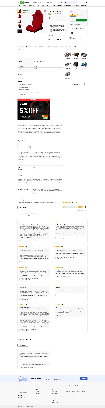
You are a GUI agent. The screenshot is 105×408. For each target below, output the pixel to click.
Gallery (51, 163)
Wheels (30, 5)
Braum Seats (25, 7)
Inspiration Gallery (55, 402)
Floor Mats (76, 58)
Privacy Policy (37, 395)
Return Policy (37, 393)
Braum (21, 7)
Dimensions (45, 163)
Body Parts (48, 5)
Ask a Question (23, 345)
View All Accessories (76, 84)
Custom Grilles (67, 78)
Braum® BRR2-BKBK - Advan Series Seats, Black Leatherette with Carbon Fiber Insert (34, 258)
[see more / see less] (20, 185)
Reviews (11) (68, 46)
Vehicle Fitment (20, 46)
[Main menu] (18, 2)
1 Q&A (58, 13)
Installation (55, 46)
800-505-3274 (80, 2)
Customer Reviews (55, 393)
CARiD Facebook (67, 386)
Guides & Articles (54, 391)
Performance (25, 5)
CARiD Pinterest (75, 386)
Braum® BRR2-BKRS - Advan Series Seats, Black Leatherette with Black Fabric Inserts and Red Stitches (70, 254)
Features (41, 46)
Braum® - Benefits (38, 163)
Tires (76, 68)
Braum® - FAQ (26, 163)
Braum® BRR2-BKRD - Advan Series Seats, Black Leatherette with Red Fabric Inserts (34, 295)
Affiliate (53, 389)
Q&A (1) (74, 46)
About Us (53, 387)
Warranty (62, 46)
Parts (19, 5)
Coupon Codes (54, 395)
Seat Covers (84, 68)
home (18, 7)
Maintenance (59, 5)
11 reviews (54, 13)
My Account (37, 391)
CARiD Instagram (78, 386)
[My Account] (84, 2)
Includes (35, 46)
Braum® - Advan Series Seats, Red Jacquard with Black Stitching (20, 11)
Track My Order (38, 387)
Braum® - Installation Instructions (22, 141)
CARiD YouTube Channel (72, 386)
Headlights (84, 58)
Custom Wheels (67, 58)
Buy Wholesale (54, 400)
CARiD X (70, 386)
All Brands (53, 398)
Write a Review (23, 207)
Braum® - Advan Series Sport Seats (26, 237)
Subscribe (84, 378)
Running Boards (67, 68)
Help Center (37, 389)
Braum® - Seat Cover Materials (32, 163)
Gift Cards (53, 397)
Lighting (43, 5)
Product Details (48, 46)
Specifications (28, 46)
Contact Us (37, 397)
